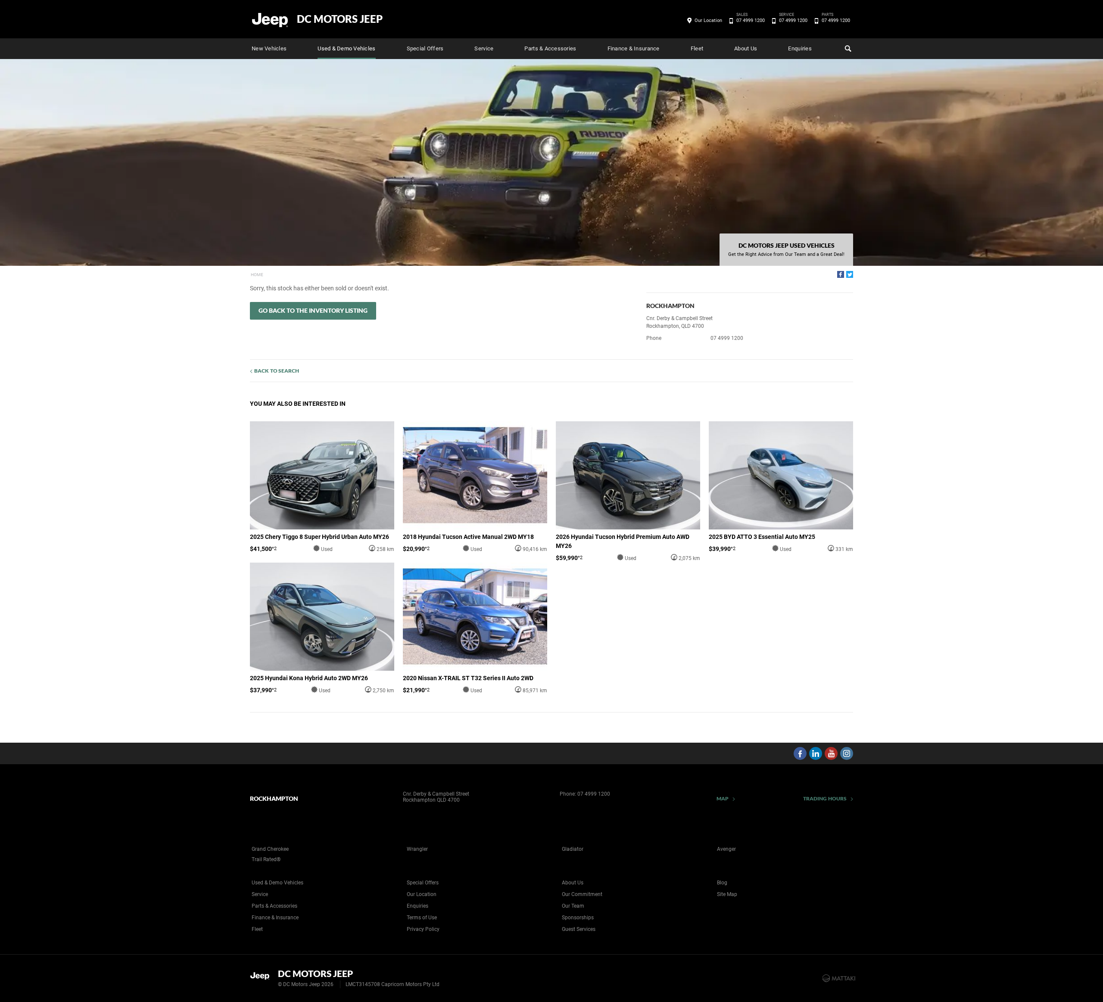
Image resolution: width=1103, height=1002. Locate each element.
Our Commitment (582, 894)
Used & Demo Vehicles (346, 48)
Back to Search (276, 370)
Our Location (708, 20)
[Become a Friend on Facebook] (800, 753)
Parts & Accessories (550, 48)
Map (723, 798)
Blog (722, 883)
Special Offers (425, 48)
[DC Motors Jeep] (270, 19)
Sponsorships (578, 918)
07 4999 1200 (750, 19)
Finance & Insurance (634, 48)
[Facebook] (840, 274)
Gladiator (572, 849)
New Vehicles (269, 48)
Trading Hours (825, 798)
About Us (745, 48)
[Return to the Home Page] (262, 977)
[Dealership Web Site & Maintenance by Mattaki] (839, 978)
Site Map (727, 894)
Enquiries (799, 48)
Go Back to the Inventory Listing (313, 310)
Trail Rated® (266, 859)
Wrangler (417, 849)
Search (847, 48)
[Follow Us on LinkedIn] (815, 753)
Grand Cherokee (270, 849)
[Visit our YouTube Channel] (831, 753)
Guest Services (578, 929)
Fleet (697, 48)
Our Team (573, 906)
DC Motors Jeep (340, 19)
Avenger (726, 849)
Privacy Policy (423, 929)
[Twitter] (849, 274)
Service (483, 48)
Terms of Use (422, 918)
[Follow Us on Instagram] (846, 753)
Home (257, 274)
